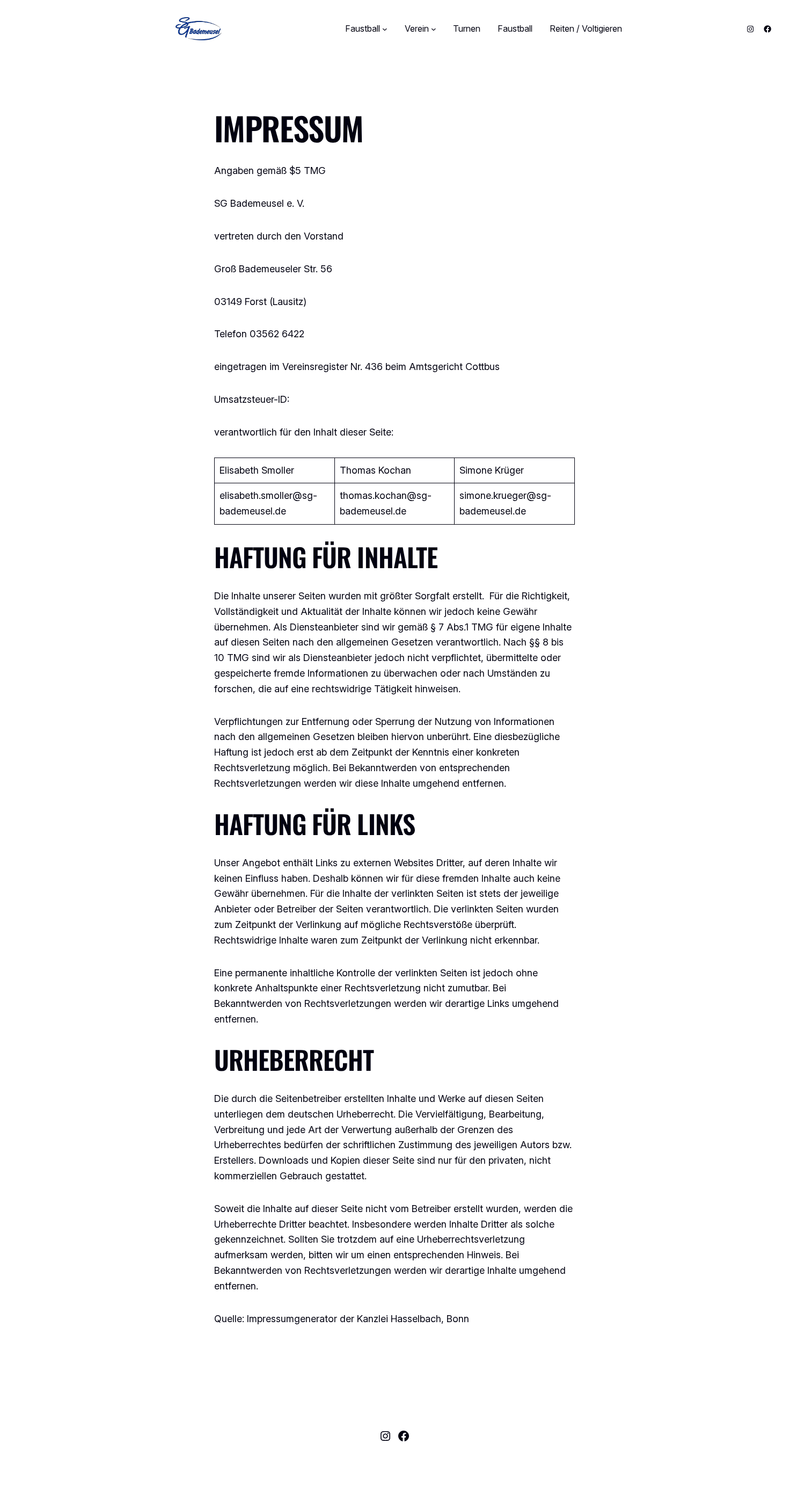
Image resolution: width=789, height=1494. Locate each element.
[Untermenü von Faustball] (385, 29)
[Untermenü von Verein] (433, 29)
